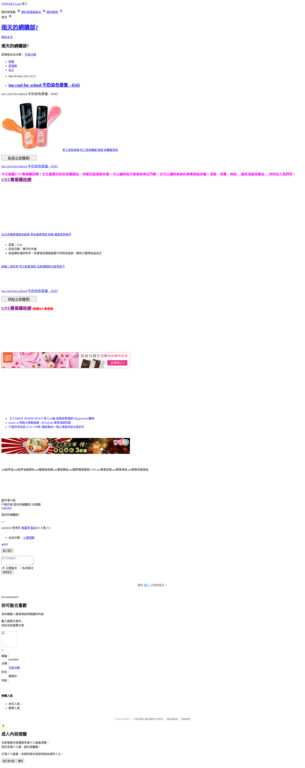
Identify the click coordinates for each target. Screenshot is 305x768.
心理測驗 (29, 537)
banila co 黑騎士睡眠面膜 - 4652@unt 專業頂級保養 (39, 422)
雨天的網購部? (19, 27)
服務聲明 (186, 719)
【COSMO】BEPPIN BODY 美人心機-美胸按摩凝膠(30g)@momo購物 (51, 418)
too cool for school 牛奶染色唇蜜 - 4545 (44, 85)
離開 (20, 761)
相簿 (11, 61)
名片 (11, 70)
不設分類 (30, 54)
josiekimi (6, 507)
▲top (4, 543)
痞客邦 (25, 527)
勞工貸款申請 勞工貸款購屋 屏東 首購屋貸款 (90, 150)
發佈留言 (7, 572)
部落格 (12, 65)
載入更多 (7, 550)
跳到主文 (7, 37)
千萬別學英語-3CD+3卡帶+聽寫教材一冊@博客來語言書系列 (46, 426)
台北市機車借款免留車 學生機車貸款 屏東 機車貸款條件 (36, 234)
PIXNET (126, 719)
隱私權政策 (172, 719)
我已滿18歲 (8, 761)
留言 (33, 527)
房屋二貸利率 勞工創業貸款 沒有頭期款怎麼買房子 (33, 266)
